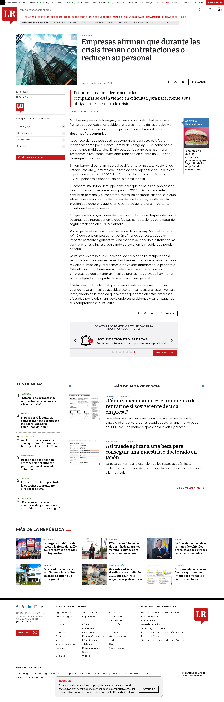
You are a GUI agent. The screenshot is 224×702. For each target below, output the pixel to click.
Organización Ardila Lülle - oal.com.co (193, 674)
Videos (86, 656)
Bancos (113, 539)
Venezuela (170, 23)
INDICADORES (169, 17)
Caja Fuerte (88, 616)
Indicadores (62, 640)
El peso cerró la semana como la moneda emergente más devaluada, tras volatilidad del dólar (40, 422)
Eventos (113, 632)
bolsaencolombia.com (136, 673)
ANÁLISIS (117, 17)
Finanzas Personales (93, 636)
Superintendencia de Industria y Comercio (163, 640)
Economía (114, 624)
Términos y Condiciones (153, 628)
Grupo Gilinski (141, 23)
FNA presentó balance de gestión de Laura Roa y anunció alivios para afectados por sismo (125, 548)
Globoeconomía (118, 636)
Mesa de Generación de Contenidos (160, 612)
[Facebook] (168, 81)
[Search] (199, 10)
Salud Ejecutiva (117, 648)
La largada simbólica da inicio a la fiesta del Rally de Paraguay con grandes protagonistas (60, 548)
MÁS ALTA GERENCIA (189, 488)
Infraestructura (90, 640)
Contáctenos (148, 620)
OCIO (67, 17)
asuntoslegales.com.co (28, 673)
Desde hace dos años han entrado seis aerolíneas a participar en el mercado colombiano (38, 464)
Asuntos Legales (64, 616)
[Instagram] (37, 607)
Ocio (111, 644)
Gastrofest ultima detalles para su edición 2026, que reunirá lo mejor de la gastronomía (125, 574)
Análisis (113, 612)
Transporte (28, 456)
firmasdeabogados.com (108, 673)
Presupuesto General (64, 23)
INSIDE (182, 17)
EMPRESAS (56, 17)
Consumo (61, 624)
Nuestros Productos (151, 616)
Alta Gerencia (89, 612)
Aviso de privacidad (151, 624)
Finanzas (60, 636)
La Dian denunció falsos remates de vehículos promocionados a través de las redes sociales (191, 548)
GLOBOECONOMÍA (81, 17)
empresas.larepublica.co (79, 673)
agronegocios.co (53, 673)
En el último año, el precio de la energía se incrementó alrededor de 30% (40, 485)
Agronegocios (63, 612)
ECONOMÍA (43, 17)
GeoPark (156, 23)
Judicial (47, 565)
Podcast (60, 648)
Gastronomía (116, 565)
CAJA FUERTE (153, 17)
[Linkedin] (183, 81)
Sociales (60, 656)
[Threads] (43, 607)
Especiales (88, 632)
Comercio (180, 565)
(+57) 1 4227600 (25, 621)
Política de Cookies (122, 692)
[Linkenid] (31, 607)
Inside (112, 640)
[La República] (9, 16)
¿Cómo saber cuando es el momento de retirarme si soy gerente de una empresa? (151, 406)
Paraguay (48, 539)
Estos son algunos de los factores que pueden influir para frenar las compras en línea (190, 574)
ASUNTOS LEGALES (134, 17)
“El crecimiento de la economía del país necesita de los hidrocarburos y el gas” (40, 505)
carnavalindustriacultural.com (31, 677)
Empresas (61, 632)
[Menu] (22, 17)
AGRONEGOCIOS (102, 17)
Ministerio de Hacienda (91, 23)
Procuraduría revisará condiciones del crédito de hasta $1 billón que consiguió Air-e (59, 574)
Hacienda (26, 394)
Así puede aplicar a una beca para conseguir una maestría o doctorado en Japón (151, 451)
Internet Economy (65, 644)
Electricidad (124, 23)
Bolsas (25, 413)
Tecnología (27, 436)
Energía (111, 23)
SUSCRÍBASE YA (165, 352)
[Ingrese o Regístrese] (219, 9)
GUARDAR (200, 82)
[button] (74, 340)
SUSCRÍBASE (214, 2)
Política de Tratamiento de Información (162, 632)
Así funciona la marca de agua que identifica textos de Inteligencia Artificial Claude (40, 443)
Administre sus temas (31, 157)
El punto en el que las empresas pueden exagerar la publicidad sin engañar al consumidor (196, 160)
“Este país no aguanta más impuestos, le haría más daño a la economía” (40, 401)
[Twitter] (175, 81)
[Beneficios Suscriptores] (209, 10)
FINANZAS (30, 17)
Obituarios (87, 644)
